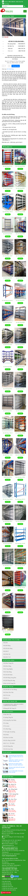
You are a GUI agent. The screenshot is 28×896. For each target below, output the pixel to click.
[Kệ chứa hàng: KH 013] (20, 490)
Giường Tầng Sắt (8, 717)
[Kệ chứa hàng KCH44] (20, 157)
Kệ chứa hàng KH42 (20, 188)
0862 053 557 (12, 820)
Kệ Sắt (6, 642)
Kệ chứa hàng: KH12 (7, 521)
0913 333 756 (11, 840)
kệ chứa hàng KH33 (20, 277)
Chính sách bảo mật (7, 883)
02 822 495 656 (12, 811)
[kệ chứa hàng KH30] (8, 313)
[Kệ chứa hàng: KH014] (8, 490)
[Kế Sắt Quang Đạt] (7, 10)
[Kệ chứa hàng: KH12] (8, 512)
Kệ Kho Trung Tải (8, 663)
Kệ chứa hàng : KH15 (20, 477)
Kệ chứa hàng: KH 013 (20, 499)
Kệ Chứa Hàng (10, 69)
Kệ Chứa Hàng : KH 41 (8, 211)
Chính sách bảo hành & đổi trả (9, 889)
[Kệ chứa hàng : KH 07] (8, 556)
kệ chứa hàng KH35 (7, 277)
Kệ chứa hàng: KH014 (8, 499)
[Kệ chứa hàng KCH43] (8, 179)
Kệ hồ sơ (6, 698)
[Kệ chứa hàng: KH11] (20, 512)
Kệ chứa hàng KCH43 (7, 188)
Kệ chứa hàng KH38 (20, 233)
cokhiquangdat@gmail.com (8, 845)
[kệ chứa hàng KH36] (20, 246)
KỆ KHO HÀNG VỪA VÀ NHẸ (11, 639)
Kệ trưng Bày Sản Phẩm (10, 720)
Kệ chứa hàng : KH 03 (8, 609)
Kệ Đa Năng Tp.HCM (9, 740)
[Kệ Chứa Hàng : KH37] (8, 246)
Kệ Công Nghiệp (8, 669)
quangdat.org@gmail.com (12, 847)
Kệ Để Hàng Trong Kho (10, 677)
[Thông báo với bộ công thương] (14, 876)
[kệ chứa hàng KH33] (20, 269)
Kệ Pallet (6, 734)
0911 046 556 (12, 796)
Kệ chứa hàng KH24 (7, 388)
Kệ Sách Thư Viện (8, 692)
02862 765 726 (12, 792)
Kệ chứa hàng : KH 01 (8, 631)
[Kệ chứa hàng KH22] (8, 401)
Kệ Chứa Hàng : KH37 (8, 255)
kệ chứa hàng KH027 (20, 344)
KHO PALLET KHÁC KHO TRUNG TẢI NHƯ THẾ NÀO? (16, 764)
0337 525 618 (12, 810)
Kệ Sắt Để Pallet (8, 674)
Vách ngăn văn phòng (9, 731)
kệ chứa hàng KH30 (7, 322)
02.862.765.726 (12, 787)
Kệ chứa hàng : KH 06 (20, 565)
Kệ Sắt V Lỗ (7, 657)
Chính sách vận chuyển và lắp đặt (10, 888)
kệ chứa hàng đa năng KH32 (8, 300)
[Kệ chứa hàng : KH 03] (8, 600)
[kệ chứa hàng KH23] (20, 379)
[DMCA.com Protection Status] (6, 876)
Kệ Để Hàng (7, 645)
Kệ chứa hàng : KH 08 (20, 543)
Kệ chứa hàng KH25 (20, 366)
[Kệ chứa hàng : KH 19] (20, 423)
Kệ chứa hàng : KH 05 (8, 587)
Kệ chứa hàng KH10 (7, 543)
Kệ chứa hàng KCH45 (7, 166)
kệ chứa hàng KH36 (20, 255)
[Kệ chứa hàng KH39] (8, 224)
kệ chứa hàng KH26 (7, 366)
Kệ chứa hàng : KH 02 (20, 609)
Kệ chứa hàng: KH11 (20, 521)
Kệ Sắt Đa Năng (8, 648)
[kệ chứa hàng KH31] (20, 291)
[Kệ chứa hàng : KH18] (8, 446)
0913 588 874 (18, 840)
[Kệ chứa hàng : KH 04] (20, 578)
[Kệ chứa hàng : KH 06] (20, 556)
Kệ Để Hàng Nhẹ (8, 746)
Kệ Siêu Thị (7, 654)
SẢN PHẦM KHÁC (8, 711)
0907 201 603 (12, 805)
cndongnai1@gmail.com (10, 855)
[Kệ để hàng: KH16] (8, 468)
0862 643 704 (12, 815)
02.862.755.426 (12, 782)
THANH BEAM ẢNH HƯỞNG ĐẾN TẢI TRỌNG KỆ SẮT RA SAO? (16, 757)
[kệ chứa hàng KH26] (8, 357)
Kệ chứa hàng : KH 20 (8, 432)
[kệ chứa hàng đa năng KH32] (8, 291)
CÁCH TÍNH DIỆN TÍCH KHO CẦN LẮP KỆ (16, 771)
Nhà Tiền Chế (7, 714)
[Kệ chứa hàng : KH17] (20, 446)
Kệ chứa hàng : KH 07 (8, 565)
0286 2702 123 (12, 795)
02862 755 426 (12, 800)
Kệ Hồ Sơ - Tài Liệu (8, 686)
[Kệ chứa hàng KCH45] (8, 157)
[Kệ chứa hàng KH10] (8, 534)
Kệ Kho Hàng (7, 666)
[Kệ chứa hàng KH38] (20, 224)
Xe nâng (6, 723)
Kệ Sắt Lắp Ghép (8, 749)
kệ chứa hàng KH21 (20, 410)
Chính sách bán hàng (7, 884)
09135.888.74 (12, 786)
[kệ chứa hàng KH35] (8, 269)
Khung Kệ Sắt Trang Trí (10, 708)
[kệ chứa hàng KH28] (8, 335)
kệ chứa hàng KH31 (20, 300)
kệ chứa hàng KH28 (7, 344)
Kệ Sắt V (6, 651)
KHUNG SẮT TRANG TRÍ (10, 701)
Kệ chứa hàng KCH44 (20, 166)
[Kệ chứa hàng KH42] (20, 179)
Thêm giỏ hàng (15, 66)
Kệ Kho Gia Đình (8, 737)
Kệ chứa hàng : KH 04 (20, 587)
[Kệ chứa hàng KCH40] (20, 202)
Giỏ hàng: (7, 3)
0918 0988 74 (8, 842)
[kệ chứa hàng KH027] (20, 335)
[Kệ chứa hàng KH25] (20, 357)
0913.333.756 (12, 781)
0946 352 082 (12, 790)
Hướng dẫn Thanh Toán (8, 886)
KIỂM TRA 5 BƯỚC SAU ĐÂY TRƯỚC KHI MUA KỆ (16, 760)
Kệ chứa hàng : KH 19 (20, 432)
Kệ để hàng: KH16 (8, 477)
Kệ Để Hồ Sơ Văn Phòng (10, 689)
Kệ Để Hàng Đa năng (9, 680)
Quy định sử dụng (6, 881)
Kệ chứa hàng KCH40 (20, 211)
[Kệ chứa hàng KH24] (8, 379)
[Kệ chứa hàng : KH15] (20, 468)
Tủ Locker (6, 726)
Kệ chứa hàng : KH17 (20, 454)
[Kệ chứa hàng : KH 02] (20, 600)
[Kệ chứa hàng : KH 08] (20, 534)
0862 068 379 (12, 819)
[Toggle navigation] (25, 11)
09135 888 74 (14, 842)
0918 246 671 (12, 802)
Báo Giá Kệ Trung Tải (9, 683)
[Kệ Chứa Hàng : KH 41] (8, 202)
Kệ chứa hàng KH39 (7, 233)
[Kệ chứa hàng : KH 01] (8, 622)
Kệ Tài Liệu (7, 695)
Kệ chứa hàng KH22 (7, 410)
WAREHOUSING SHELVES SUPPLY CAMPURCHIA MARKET (13, 705)
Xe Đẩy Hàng (7, 728)
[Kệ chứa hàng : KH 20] (8, 423)
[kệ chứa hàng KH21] (20, 401)
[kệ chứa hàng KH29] (20, 313)
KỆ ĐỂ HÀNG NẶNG (8, 660)
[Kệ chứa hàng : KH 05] (8, 578)
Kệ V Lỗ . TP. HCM (9, 743)
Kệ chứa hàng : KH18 (7, 454)
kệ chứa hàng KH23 (20, 388)
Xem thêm (8, 168)
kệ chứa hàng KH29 (20, 322)
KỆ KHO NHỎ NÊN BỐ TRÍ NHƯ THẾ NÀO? (17, 768)
